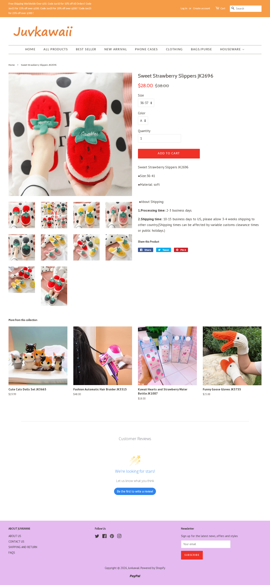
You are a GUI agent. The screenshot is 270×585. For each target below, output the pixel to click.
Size (141, 95)
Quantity (144, 131)
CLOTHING (174, 49)
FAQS (11, 552)
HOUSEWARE (231, 49)
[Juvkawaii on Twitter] (97, 537)
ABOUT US (14, 536)
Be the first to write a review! (135, 491)
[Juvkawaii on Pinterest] (112, 537)
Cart (223, 8)
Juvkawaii (133, 568)
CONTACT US (16, 541)
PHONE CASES (146, 49)
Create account (201, 8)
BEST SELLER (86, 49)
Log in (184, 8)
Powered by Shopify (153, 568)
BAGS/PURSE (201, 49)
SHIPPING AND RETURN (22, 547)
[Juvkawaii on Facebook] (104, 537)
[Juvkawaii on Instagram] (119, 537)
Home (30, 49)
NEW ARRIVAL (115, 49)
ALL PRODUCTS (55, 49)
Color (141, 113)
